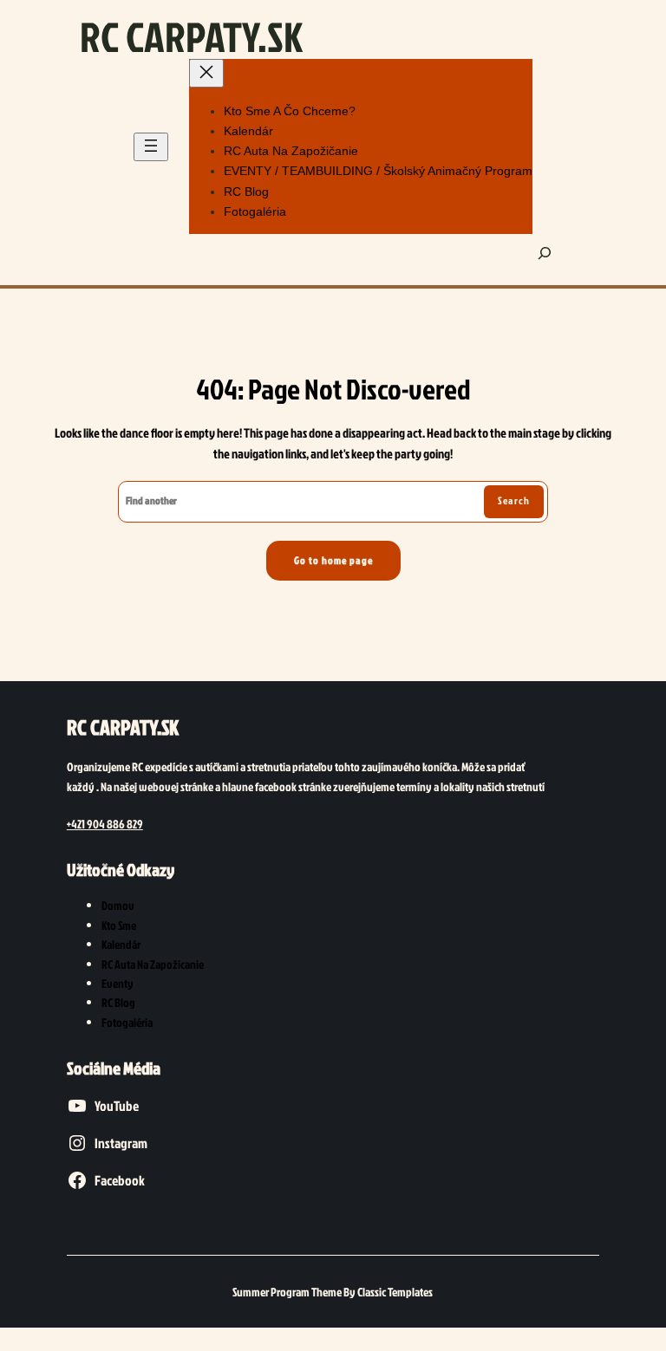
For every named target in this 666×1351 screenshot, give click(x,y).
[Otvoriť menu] (151, 147)
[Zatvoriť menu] (206, 73)
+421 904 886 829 (105, 824)
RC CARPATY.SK (191, 36)
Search (514, 500)
